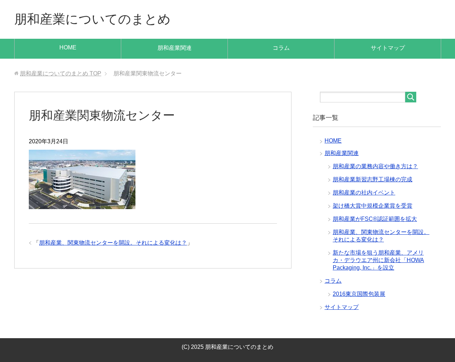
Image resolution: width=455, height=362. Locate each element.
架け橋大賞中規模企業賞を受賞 (372, 206)
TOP (60, 73)
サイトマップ (388, 48)
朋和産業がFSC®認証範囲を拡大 (375, 219)
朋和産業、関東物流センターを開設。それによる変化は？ (113, 243)
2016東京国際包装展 (359, 294)
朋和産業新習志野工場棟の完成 (372, 179)
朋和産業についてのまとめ (92, 19)
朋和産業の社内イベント (364, 193)
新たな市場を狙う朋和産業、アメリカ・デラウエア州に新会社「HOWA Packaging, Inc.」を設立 (378, 260)
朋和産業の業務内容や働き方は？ (375, 166)
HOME (67, 47)
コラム (281, 48)
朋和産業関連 (174, 48)
